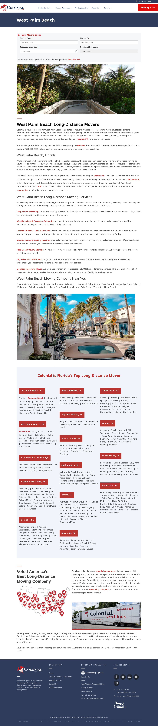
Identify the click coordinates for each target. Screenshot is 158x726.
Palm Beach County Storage (30, 250)
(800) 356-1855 (145, 1)
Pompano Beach (35, 398)
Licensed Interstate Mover (29, 269)
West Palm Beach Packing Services (33, 240)
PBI (39, 186)
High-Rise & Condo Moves (29, 259)
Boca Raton (24, 431)
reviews (81, 145)
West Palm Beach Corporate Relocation (35, 221)
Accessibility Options (94, 673)
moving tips (22, 190)
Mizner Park (133, 179)
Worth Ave (99, 176)
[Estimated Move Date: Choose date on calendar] (76, 51)
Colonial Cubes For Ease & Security (33, 231)
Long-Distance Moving (27, 212)
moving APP (82, 139)
